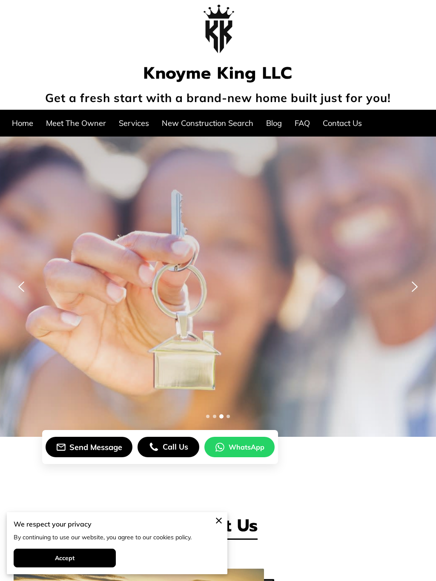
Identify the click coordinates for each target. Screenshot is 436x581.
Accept (65, 558)
